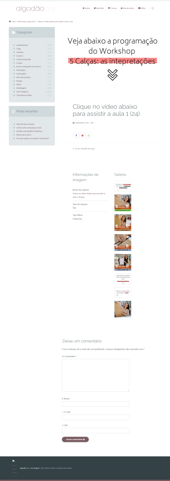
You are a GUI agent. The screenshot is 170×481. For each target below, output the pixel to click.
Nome (67, 398)
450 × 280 (90, 123)
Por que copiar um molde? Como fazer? (32, 138)
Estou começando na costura (28, 66)
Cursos (114, 8)
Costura (19, 55)
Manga (19, 81)
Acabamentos (22, 45)
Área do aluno (128, 8)
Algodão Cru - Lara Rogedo (30, 468)
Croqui (19, 63)
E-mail (67, 411)
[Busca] (150, 6)
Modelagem (21, 88)
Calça (18, 48)
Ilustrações (21, 70)
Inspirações (21, 73)
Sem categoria (22, 91)
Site (66, 425)
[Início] (16, 468)
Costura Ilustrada (23, 59)
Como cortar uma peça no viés (29, 127)
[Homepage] (35, 9)
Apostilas (100, 8)
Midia (142, 8)
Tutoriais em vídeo (24, 95)
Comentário (70, 356)
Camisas (19, 52)
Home (87, 8)
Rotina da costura (23, 134)
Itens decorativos (23, 77)
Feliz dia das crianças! (25, 124)
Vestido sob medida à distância (29, 131)
